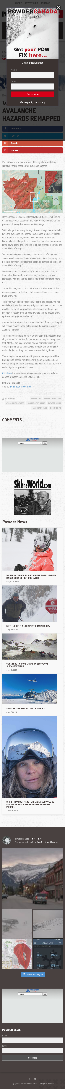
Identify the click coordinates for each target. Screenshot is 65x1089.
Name (14, 70)
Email (13, 81)
